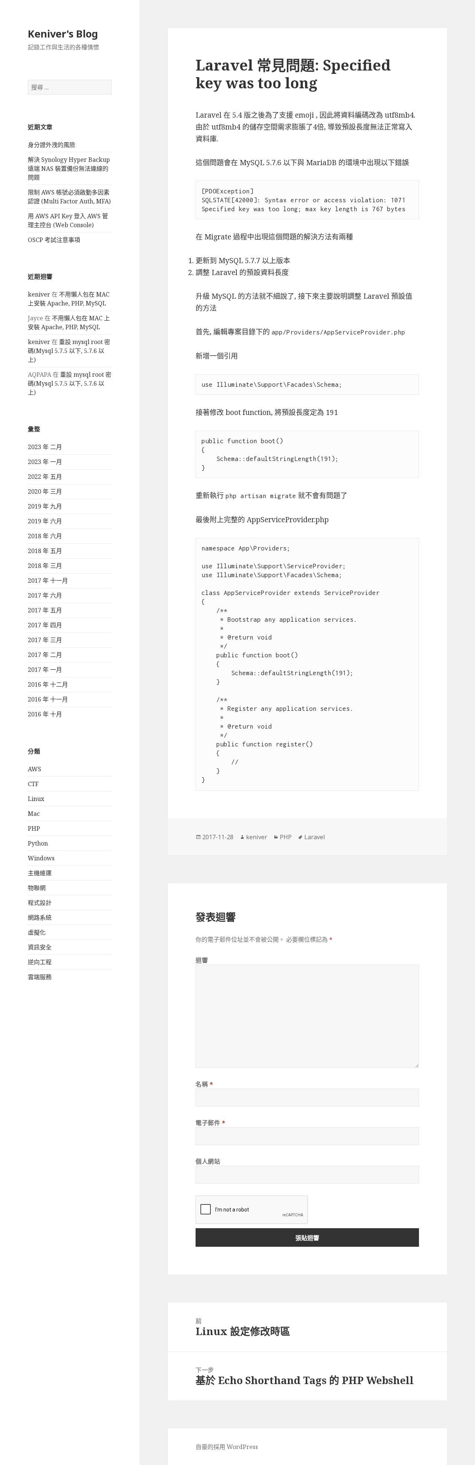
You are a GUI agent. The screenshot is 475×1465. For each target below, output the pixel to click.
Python (38, 843)
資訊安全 (40, 947)
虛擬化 (37, 932)
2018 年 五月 (45, 551)
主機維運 (40, 873)
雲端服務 (40, 977)
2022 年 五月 (45, 476)
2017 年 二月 (45, 655)
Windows (41, 858)
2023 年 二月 (45, 447)
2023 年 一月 (45, 462)
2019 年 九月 (45, 506)
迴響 (202, 960)
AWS (34, 769)
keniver (39, 294)
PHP (34, 828)
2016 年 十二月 (48, 684)
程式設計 (40, 903)
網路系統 (40, 917)
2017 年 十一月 (48, 580)
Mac (34, 814)
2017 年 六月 (45, 595)
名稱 (204, 1084)
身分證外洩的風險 (51, 145)
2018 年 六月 (45, 536)
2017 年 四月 (45, 625)
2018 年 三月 (45, 566)
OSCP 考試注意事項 (54, 240)
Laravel (314, 837)
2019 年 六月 (45, 521)
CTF (33, 784)
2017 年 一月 (45, 670)
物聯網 (37, 888)
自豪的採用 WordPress (227, 1447)
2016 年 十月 (45, 714)
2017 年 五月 (45, 610)
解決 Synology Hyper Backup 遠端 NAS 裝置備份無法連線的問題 (69, 169)
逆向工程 (40, 962)
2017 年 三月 (45, 640)
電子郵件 (211, 1123)
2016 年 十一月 (48, 699)
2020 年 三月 (45, 491)
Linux (36, 799)
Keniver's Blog (63, 33)
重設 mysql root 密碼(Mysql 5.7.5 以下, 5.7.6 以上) (69, 351)
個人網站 (208, 1161)
